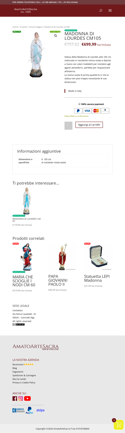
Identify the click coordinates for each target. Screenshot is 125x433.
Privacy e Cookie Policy (23, 382)
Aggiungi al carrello (89, 124)
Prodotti (23, 27)
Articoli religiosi (36, 27)
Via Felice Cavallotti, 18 (24, 314)
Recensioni (18, 364)
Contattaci (17, 310)
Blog (14, 368)
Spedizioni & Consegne (24, 375)
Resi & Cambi (19, 379)
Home (15, 27)
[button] (55, 35)
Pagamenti (17, 371)
